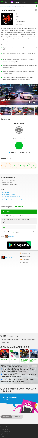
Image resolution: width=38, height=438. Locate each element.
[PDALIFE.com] (15, 2)
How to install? (6, 192)
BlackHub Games (9, 257)
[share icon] (36, 6)
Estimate (14, 152)
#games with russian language (10, 339)
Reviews (17, 416)
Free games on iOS (5, 433)
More (35, 365)
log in (7, 399)
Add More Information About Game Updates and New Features (18, 370)
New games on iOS (5, 431)
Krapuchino (11, 236)
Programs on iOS (5, 434)
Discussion (6, 416)
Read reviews (25, 152)
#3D (17, 336)
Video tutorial (5, 198)
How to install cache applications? (11, 196)
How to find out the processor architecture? (14, 200)
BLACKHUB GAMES (22, 19)
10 (33, 166)
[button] (36, 85)
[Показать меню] (2, 2)
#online (11, 336)
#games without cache (28, 339)
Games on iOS (4, 429)
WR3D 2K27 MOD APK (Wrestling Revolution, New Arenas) (17, 380)
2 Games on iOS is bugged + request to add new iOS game (18, 375)
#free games (5, 342)
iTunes (2, 436)
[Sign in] (36, 2)
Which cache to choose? (8, 194)
